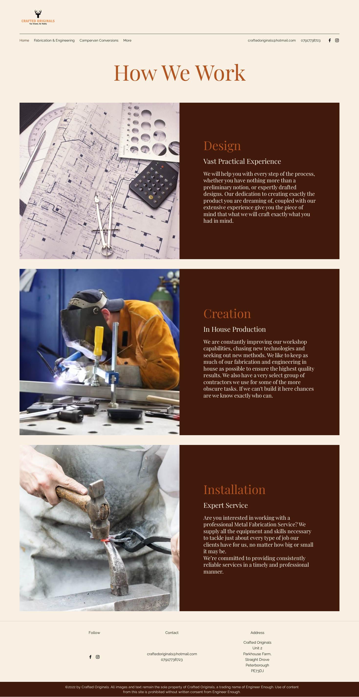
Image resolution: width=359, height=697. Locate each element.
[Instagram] (337, 40)
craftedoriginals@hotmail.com (272, 40)
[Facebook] (329, 40)
